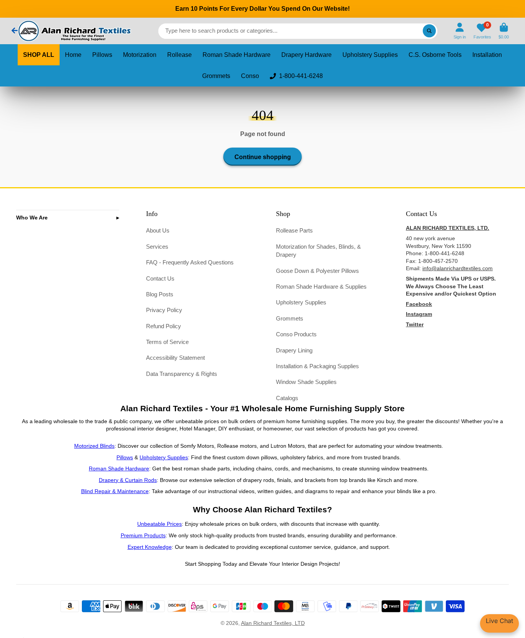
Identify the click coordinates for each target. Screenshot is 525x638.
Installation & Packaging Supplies (317, 366)
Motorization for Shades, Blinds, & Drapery (318, 250)
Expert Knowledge (150, 547)
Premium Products (143, 535)
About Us (157, 230)
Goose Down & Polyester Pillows (317, 270)
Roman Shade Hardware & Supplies (321, 286)
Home (73, 55)
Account (460, 31)
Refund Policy (163, 326)
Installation (487, 55)
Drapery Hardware (306, 55)
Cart (503, 31)
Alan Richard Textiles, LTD (273, 623)
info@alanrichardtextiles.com (457, 268)
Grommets (216, 76)
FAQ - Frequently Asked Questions (190, 262)
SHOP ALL (38, 55)
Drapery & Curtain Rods (128, 480)
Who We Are (32, 217)
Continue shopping (262, 156)
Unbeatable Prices (159, 524)
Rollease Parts (294, 230)
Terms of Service (167, 342)
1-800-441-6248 (301, 76)
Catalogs (287, 398)
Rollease (179, 55)
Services (157, 246)
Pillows (102, 55)
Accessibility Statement (175, 357)
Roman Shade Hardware (237, 55)
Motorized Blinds (94, 446)
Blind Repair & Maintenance (115, 491)
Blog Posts (159, 294)
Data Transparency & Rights (181, 374)
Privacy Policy (164, 310)
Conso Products (296, 334)
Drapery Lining (294, 350)
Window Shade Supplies (306, 382)
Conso (250, 76)
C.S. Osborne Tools (435, 55)
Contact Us (160, 278)
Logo (73, 31)
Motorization (139, 55)
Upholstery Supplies (370, 55)
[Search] (429, 31)
